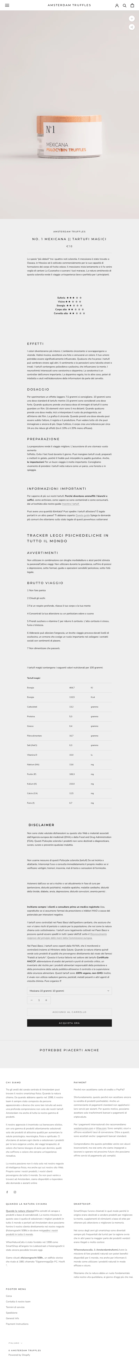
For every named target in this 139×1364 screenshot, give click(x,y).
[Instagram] (15, 1192)
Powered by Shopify (19, 1355)
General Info (12, 1318)
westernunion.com (83, 1128)
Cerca (9, 1296)
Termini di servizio (15, 1307)
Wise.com (101, 1128)
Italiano (13, 1343)
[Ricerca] (124, 5)
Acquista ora (69, 1023)
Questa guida (83, 515)
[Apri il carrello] (132, 5)
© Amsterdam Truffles (24, 1350)
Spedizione (11, 1312)
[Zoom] (132, 19)
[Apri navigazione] (7, 5)
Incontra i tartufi (71, 503)
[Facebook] (7, 1192)
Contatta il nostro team (18, 1301)
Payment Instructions (17, 1324)
